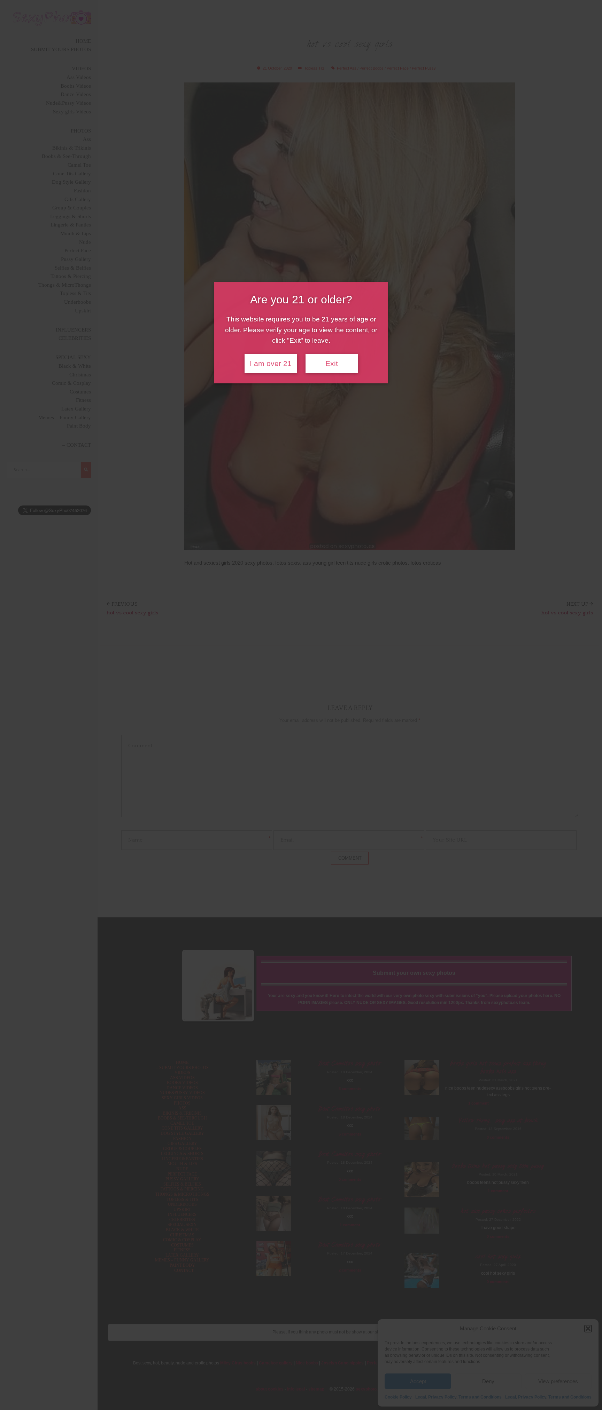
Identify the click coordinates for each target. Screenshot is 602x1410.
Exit (331, 363)
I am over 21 (271, 363)
